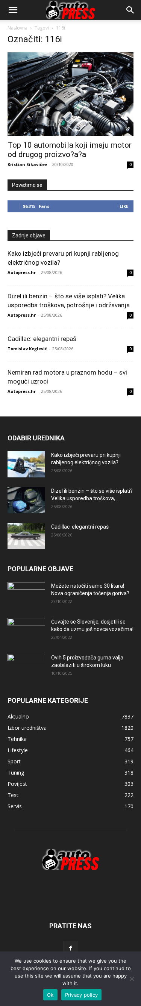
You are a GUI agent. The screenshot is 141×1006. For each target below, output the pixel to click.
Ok (50, 995)
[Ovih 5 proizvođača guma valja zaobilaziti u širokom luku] (26, 667)
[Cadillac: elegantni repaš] (26, 536)
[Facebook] (70, 948)
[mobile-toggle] (13, 10)
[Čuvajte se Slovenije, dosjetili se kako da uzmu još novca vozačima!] (26, 631)
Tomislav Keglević (27, 348)
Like (124, 206)
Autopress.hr (22, 272)
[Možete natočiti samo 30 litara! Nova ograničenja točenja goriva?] (26, 594)
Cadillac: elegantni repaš (42, 338)
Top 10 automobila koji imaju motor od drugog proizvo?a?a (70, 150)
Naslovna (17, 28)
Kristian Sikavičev (27, 164)
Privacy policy (81, 995)
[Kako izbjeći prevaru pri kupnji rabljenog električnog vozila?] (26, 464)
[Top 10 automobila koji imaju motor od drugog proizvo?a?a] (70, 94)
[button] (130, 10)
